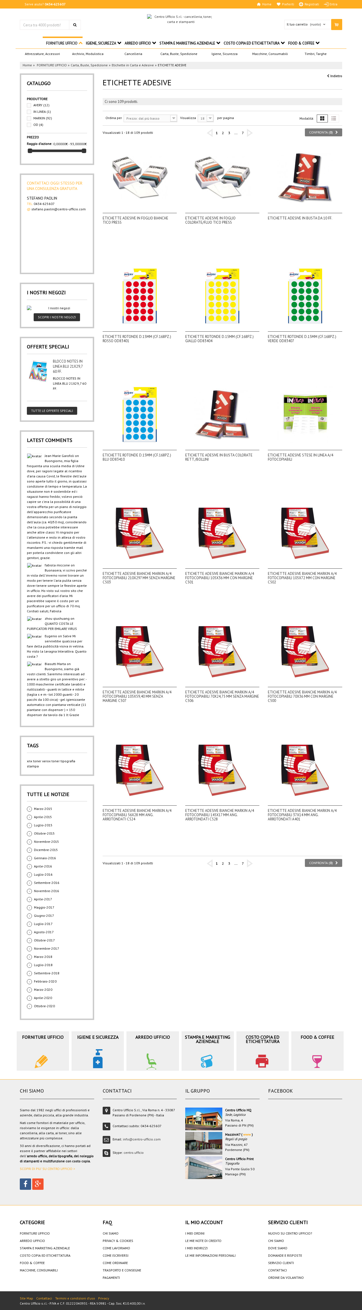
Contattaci (277, 1270)
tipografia (68, 761)
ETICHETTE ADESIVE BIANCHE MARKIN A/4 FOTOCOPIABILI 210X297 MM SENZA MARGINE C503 (139, 578)
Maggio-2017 (44, 907)
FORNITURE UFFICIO (61, 43)
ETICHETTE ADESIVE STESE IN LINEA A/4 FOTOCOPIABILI (300, 457)
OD (38, 124)
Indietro (335, 76)
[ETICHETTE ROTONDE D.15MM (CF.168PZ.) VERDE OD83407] (305, 296)
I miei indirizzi (196, 1248)
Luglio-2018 (43, 965)
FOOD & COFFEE (301, 43)
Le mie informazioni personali (210, 1255)
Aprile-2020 (43, 998)
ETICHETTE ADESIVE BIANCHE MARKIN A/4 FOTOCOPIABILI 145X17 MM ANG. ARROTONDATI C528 (219, 815)
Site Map (26, 1298)
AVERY (41, 105)
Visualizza (188, 118)
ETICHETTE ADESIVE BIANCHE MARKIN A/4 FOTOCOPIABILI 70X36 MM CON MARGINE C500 (302, 696)
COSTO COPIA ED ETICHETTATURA (252, 43)
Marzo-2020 (43, 989)
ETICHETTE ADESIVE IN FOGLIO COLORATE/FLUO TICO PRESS (210, 220)
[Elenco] (333, 118)
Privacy (103, 1298)
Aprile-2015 (43, 817)
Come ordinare (115, 1263)
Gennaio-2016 (45, 858)
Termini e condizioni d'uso (75, 1298)
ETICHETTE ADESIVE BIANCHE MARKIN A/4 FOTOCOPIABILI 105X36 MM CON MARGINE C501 (219, 578)
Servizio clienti (281, 1263)
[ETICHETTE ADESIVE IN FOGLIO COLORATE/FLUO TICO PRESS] (222, 177)
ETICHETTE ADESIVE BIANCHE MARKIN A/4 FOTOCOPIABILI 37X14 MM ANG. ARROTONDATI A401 (302, 815)
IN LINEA (42, 111)
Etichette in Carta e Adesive (133, 65)
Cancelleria (133, 54)
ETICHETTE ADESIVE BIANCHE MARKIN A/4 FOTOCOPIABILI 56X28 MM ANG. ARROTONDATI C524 (137, 815)
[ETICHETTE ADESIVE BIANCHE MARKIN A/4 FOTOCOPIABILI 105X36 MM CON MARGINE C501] (222, 533)
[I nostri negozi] (57, 308)
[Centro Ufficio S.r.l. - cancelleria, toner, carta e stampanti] (181, 19)
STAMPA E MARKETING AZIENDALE (187, 43)
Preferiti (288, 4)
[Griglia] (322, 118)
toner (55, 761)
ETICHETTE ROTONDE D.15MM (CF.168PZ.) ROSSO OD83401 (137, 338)
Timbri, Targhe (316, 54)
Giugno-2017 (44, 915)
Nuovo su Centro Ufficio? (290, 1233)
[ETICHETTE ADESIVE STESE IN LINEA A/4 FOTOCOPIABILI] (305, 414)
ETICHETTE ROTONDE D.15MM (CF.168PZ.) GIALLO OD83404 (219, 338)
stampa (33, 766)
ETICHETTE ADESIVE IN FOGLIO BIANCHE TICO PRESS (135, 220)
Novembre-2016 (46, 891)
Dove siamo (277, 1248)
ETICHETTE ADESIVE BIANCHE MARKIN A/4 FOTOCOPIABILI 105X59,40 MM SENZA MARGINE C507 (137, 696)
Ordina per (113, 118)
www (247, 1134)
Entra (333, 4)
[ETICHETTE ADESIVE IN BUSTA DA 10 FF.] (305, 177)
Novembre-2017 (46, 948)
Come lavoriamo (116, 1248)
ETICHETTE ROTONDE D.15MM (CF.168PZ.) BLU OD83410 (137, 457)
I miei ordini (194, 1233)
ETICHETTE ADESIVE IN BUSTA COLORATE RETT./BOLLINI (219, 457)
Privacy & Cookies (118, 1241)
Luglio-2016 (43, 874)
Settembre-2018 (46, 973)
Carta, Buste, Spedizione (178, 54)
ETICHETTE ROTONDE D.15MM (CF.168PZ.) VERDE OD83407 (302, 338)
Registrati (312, 4)
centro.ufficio (134, 1152)
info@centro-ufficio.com (142, 1139)
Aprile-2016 (43, 866)
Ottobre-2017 (44, 940)
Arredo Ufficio (138, 43)
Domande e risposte (285, 1255)
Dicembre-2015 (46, 850)
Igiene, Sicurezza (225, 54)
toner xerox (42, 761)
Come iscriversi (115, 1255)
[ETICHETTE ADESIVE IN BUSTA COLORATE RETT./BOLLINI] (222, 414)
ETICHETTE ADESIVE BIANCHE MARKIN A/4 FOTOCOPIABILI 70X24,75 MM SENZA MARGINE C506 (222, 696)
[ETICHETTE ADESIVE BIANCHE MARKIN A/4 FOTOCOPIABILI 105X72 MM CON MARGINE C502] (305, 533)
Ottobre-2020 (44, 1006)
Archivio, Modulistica (88, 54)
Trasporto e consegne (122, 1270)
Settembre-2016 (46, 883)
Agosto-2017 (44, 932)
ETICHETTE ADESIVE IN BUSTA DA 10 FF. (300, 218)
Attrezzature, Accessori (42, 54)
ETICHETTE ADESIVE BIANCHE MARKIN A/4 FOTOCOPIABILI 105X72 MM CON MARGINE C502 (302, 578)
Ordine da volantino (286, 1277)
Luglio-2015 (43, 825)
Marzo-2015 (43, 809)
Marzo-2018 (43, 957)
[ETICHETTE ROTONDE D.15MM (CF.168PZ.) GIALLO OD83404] (222, 296)
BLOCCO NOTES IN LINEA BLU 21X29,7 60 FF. (68, 366)
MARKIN (42, 118)
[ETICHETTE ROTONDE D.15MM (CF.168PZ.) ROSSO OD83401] (140, 296)
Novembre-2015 (46, 841)
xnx (29, 761)
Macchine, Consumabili (270, 54)
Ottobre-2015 (44, 833)
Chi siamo (110, 1233)
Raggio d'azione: (39, 143)
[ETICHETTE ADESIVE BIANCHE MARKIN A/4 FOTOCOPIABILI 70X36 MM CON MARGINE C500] (305, 651)
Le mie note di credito (203, 1241)
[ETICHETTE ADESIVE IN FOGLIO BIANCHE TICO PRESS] (140, 177)
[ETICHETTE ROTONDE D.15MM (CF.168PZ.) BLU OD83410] (140, 414)
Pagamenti (111, 1277)
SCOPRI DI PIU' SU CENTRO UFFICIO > (47, 1169)
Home (267, 4)
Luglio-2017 (43, 924)
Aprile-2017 (43, 899)
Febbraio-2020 (45, 981)
